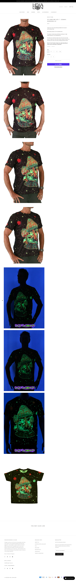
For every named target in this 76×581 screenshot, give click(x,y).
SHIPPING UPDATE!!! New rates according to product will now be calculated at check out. (38, 1)
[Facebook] (4, 556)
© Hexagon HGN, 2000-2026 (10, 577)
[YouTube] (12, 556)
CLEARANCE (54, 12)
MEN (28, 12)
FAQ (35, 545)
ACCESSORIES (45, 12)
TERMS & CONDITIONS (39, 553)
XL (56, 51)
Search (65, 6)
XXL (60, 51)
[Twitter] (52, 46)
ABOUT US (37, 542)
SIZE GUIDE (37, 547)
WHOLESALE (37, 551)
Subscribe (59, 554)
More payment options (58, 66)
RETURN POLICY (38, 549)
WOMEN (33, 12)
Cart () (71, 6)
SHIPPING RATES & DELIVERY (40, 544)
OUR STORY (22, 12)
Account (61, 6)
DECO (38, 12)
